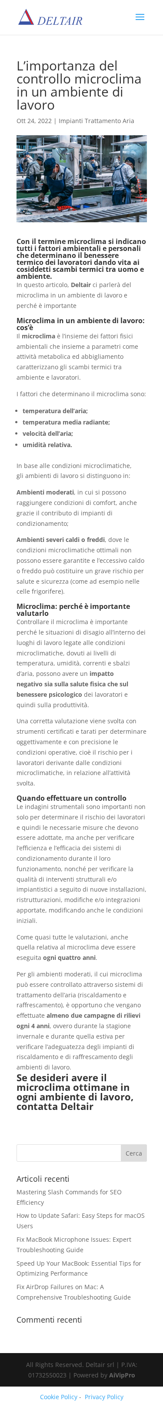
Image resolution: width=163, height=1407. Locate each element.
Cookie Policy (58, 1397)
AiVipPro (122, 1375)
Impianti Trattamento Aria (96, 121)
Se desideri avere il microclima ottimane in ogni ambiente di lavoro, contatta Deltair (75, 1092)
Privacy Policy (104, 1397)
